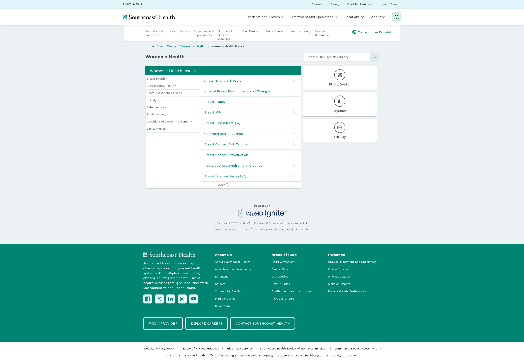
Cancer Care (280, 269)
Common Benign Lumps (223, 134)
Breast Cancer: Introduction (226, 155)
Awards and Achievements (233, 269)
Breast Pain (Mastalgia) (222, 123)
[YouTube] (193, 298)
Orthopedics (280, 276)
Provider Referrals (359, 4)
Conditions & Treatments (154, 33)
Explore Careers (206, 323)
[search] (337, 57)
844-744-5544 (132, 4)
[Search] (396, 16)
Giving (335, 4)
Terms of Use (248, 229)
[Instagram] (182, 298)
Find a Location (339, 276)
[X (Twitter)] (159, 298)
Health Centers (179, 31)
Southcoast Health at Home (291, 291)
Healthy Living (299, 31)
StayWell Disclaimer (295, 229)
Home (149, 46)
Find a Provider (338, 269)
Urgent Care (389, 4)
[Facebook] (147, 298)
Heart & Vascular (283, 261)
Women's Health (193, 46)
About (376, 17)
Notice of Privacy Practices (200, 348)
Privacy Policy (269, 229)
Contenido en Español (374, 32)
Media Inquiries (225, 298)
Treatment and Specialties (312, 17)
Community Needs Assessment (355, 348)
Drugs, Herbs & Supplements (204, 33)
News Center (275, 31)
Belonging (221, 276)
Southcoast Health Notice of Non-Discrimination (293, 348)
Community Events (228, 291)
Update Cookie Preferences (347, 291)
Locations (352, 17)
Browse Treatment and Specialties (352, 261)
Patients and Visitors (264, 17)
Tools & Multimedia (322, 33)
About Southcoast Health (232, 261)
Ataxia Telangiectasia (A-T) (225, 176)
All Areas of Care (283, 298)
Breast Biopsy (214, 102)
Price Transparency (239, 348)
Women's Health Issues (227, 46)
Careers (317, 4)
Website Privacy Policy (158, 348)
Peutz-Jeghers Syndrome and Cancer (234, 165)
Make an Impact (339, 283)
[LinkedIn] (170, 298)
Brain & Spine (281, 283)
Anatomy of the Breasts (222, 80)
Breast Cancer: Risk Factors (225, 144)
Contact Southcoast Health (263, 323)
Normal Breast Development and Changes (237, 91)
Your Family (250, 31)
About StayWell (226, 229)
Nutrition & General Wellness (225, 35)
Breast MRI (212, 112)
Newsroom (222, 306)
